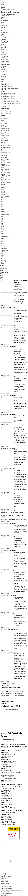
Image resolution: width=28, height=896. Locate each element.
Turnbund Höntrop (10, 12)
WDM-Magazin (4, 155)
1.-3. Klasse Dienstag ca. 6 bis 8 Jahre (9, 101)
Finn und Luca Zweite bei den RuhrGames (20, 598)
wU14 (2, 203)
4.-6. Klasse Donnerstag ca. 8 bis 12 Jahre (10, 103)
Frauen (2, 189)
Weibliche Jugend (5, 196)
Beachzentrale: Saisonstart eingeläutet (20, 310)
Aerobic (2, 120)
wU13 (2, 204)
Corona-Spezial (4, 78)
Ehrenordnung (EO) (5, 892)
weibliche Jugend (5, 236)
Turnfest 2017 (4, 76)
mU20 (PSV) (3, 252)
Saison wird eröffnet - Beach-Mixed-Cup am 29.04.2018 (20, 574)
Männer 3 (3, 213)
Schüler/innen (4, 100)
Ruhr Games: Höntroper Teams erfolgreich (20, 654)
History (2, 243)
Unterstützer (3, 164)
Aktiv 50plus (3, 137)
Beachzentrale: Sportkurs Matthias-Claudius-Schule (19, 429)
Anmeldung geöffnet (5, 147)
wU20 (2, 198)
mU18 (2, 218)
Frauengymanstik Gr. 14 (6, 113)
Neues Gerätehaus (19, 631)
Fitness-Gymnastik (5, 46)
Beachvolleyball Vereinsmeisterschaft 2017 (19, 617)
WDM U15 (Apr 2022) (5, 176)
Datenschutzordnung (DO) (6, 888)
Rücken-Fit (3, 47)
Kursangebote (4, 69)
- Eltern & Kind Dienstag (6, 86)
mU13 (2, 223)
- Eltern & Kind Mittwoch (6, 90)
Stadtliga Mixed (4, 230)
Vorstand (3, 29)
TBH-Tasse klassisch (5, 68)
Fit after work (4, 123)
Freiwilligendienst (5, 32)
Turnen (21, 11)
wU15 (2, 258)
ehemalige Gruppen (5, 41)
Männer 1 (3, 209)
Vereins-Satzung (4, 881)
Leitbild (2, 2)
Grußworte (3, 161)
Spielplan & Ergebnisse (6, 159)
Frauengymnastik (4, 110)
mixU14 (2, 255)
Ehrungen (3, 36)
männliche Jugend (5, 240)
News (2, 150)
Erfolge (2, 233)
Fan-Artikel (3, 66)
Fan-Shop (3, 51)
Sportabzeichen (4, 20)
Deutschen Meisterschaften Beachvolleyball (18, 497)
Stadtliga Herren (4, 250)
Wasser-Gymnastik (5, 132)
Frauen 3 (3, 194)
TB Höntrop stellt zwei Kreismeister (20, 379)
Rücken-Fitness (4, 140)
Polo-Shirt (3, 58)
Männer (2, 208)
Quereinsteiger (4, 248)
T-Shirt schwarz (4, 56)
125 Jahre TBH (4, 49)
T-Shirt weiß (3, 54)
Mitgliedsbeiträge (5, 880)
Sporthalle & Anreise (5, 149)
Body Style (3, 44)
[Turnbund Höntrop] (5, 9)
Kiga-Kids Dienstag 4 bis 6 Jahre (8, 95)
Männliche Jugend (5, 214)
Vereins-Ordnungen (5, 883)
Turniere (2, 144)
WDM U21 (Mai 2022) (5, 166)
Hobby (2, 228)
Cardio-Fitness (4, 42)
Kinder (2, 81)
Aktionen (3, 24)
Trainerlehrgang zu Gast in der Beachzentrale (20, 526)
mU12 (2, 225)
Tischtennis (3, 19)
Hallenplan (3, 6)
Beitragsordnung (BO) (6, 887)
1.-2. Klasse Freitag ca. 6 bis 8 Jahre (9, 105)
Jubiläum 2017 (4, 74)
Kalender (3, 7)
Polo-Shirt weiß (4, 59)
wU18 (2, 199)
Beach (2, 226)
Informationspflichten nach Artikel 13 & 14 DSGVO (12, 890)
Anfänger (3, 188)
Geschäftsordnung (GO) (6, 893)
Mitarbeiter (3, 27)
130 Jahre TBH (4, 71)
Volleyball (3, 17)
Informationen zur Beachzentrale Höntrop (12, 512)
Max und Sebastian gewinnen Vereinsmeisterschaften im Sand (20, 330)
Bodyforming (4, 122)
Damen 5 (3, 247)
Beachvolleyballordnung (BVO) (7, 885)
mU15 (2, 253)
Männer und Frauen (5, 108)
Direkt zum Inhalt (3, 1)
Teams (2, 154)
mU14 (2, 221)
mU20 (2, 216)
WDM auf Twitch (4, 157)
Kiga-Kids (3, 91)
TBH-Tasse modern (5, 73)
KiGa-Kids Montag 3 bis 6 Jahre (8, 93)
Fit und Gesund (4, 118)
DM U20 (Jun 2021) (5, 186)
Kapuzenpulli (3, 63)
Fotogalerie (3, 37)
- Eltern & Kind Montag (6, 85)
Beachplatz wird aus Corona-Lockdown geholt (19, 554)
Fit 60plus (3, 139)
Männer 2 (3, 211)
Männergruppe (4, 115)
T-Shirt (2, 53)
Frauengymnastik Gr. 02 (6, 112)
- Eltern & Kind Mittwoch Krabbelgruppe (9, 88)
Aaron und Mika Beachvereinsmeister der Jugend (19, 399)
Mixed (2, 231)
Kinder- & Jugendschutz (6, 876)
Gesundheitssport (5, 15)
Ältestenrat (3, 31)
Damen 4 (3, 245)
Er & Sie (2, 117)
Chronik (2, 34)
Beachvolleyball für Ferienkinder (19, 539)
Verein (12, 9)
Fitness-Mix (3, 127)
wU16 (2, 201)
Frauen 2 (3, 193)
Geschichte (3, 39)
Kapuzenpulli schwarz (5, 64)
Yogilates (3, 134)
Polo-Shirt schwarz (5, 61)
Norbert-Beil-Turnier (5, 145)
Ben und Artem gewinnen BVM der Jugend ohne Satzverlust (19, 350)
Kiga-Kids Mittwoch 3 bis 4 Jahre (8, 96)
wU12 (2, 206)
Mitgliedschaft (4, 878)
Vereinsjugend (4, 26)
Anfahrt (2, 4)
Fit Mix (2, 125)
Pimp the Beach (5, 685)
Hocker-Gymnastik (5, 130)
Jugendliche (3, 106)
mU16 (2, 220)
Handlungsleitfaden (5, 875)
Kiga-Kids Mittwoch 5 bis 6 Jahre (8, 98)
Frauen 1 (3, 191)
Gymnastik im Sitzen (5, 128)
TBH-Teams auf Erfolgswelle (18, 471)
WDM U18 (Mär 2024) (5, 152)
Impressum (3, 873)
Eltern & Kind (3, 83)
